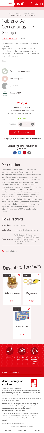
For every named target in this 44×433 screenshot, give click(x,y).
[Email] (29, 152)
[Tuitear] (19, 152)
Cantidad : (13, 124)
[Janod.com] (17, 3)
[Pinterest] (24, 152)
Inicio (4, 61)
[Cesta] (41, 3)
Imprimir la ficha (10, 251)
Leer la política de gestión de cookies (13, 423)
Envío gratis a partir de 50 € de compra (22, 113)
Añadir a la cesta (24, 132)
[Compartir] (15, 152)
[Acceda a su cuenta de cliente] (36, 3)
